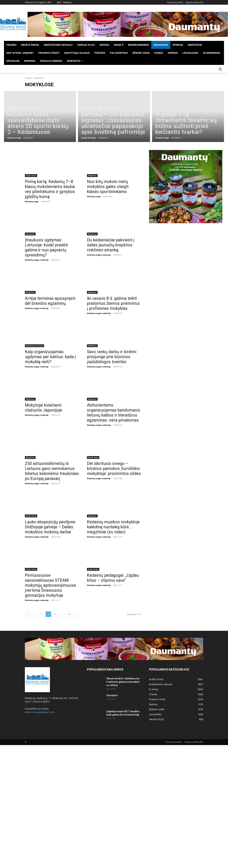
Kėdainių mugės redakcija (37, 260)
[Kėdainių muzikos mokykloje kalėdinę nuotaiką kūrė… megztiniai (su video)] (114, 503)
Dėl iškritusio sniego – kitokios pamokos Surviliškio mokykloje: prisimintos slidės (114, 468)
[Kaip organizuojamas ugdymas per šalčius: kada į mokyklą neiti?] (52, 333)
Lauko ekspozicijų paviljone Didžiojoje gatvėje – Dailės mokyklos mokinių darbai (50, 527)
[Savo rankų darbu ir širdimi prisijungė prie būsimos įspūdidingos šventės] (114, 333)
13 (69, 614)
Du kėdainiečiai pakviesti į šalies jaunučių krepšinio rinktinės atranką (110, 245)
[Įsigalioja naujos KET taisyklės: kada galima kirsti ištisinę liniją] (95, 715)
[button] (220, 69)
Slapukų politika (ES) (193, 742)
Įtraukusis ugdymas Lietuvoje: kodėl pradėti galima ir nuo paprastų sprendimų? (46, 247)
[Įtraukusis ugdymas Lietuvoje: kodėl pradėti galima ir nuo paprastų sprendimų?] (52, 221)
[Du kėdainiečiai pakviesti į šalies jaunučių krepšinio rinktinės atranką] (114, 221)
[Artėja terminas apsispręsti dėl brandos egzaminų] (52, 280)
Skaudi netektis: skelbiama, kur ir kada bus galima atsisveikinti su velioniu (123, 682)
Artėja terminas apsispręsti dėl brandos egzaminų (50, 301)
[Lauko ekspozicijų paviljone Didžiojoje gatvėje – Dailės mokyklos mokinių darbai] (52, 503)
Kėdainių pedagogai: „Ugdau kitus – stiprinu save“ (113, 578)
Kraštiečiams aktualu (34, 346)
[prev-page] (28, 614)
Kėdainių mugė (14, 137)
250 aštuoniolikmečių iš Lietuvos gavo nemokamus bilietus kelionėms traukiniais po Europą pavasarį (52, 471)
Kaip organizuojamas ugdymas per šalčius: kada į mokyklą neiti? (50, 356)
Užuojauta (112, 695)
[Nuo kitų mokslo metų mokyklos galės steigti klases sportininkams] (114, 163)
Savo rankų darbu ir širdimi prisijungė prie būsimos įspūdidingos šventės (111, 356)
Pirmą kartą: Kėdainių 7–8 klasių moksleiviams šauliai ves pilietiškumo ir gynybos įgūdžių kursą (50, 189)
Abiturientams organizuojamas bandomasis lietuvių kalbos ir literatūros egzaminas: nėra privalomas (113, 413)
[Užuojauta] (95, 699)
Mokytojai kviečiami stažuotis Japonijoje (43, 408)
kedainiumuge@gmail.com (40, 712)
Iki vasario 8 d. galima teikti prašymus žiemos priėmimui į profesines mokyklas (113, 303)
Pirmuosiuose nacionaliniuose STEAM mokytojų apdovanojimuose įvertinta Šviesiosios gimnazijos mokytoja (50, 585)
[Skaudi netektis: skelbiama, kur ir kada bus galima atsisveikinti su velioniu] (95, 683)
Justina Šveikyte (88, 137)
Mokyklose (92, 175)
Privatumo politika (173, 742)
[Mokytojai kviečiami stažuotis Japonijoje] (52, 387)
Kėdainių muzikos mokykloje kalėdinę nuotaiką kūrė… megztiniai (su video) (113, 527)
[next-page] (76, 614)
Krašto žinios (31, 175)
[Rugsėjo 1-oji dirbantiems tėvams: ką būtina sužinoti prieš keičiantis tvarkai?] (188, 116)
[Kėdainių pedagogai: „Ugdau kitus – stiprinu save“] (114, 557)
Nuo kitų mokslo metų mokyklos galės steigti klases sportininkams (108, 186)
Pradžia (28, 78)
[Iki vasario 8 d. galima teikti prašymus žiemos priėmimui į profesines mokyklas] (114, 280)
